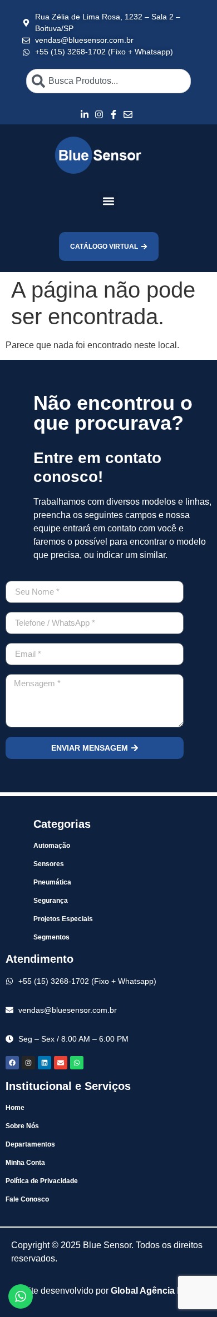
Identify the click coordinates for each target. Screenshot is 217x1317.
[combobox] (108, 81)
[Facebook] (12, 1062)
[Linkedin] (44, 1062)
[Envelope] (60, 1062)
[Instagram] (28, 1062)
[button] (109, 201)
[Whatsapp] (76, 1062)
